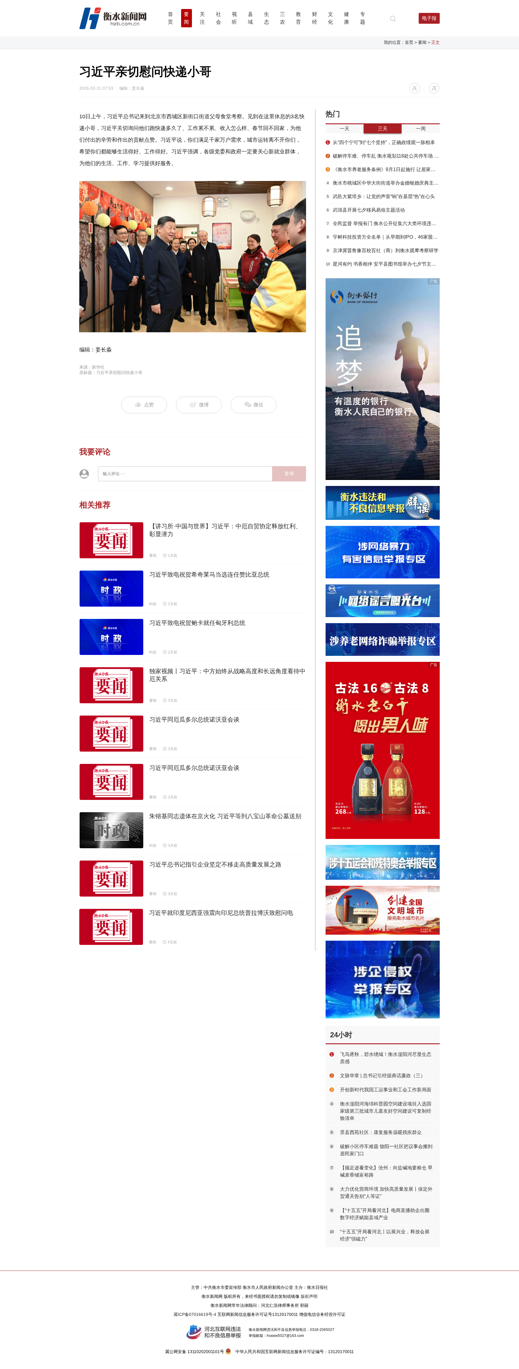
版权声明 (309, 1296)
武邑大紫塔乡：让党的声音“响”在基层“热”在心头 (381, 196)
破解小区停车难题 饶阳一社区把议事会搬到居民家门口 (386, 1150)
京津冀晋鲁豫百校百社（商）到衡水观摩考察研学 (383, 250)
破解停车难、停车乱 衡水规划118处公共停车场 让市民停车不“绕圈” (383, 155)
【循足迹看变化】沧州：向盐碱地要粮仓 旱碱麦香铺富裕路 (386, 1171)
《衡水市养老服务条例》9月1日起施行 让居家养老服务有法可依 (383, 169)
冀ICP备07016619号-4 (195, 1314)
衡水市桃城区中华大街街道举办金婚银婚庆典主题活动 (383, 182)
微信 (257, 404)
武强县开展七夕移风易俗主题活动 (366, 210)
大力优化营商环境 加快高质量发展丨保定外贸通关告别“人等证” (386, 1193)
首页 (409, 42)
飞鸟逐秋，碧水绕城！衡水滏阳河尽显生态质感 (385, 1058)
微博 (204, 404)
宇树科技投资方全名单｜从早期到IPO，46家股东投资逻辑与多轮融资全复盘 (383, 237)
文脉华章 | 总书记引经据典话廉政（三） (382, 1075)
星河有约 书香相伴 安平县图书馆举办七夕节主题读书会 (383, 264)
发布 (289, 473)
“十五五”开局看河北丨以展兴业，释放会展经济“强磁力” (384, 1235)
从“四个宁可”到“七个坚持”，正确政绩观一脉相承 (381, 142)
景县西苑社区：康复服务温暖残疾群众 (381, 1132)
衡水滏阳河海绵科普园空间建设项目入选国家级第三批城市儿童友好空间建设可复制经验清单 (385, 1111)
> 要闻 (420, 42)
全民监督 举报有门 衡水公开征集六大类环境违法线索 (383, 223)
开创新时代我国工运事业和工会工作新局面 (385, 1089)
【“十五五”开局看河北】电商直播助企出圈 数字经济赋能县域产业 (384, 1214)
